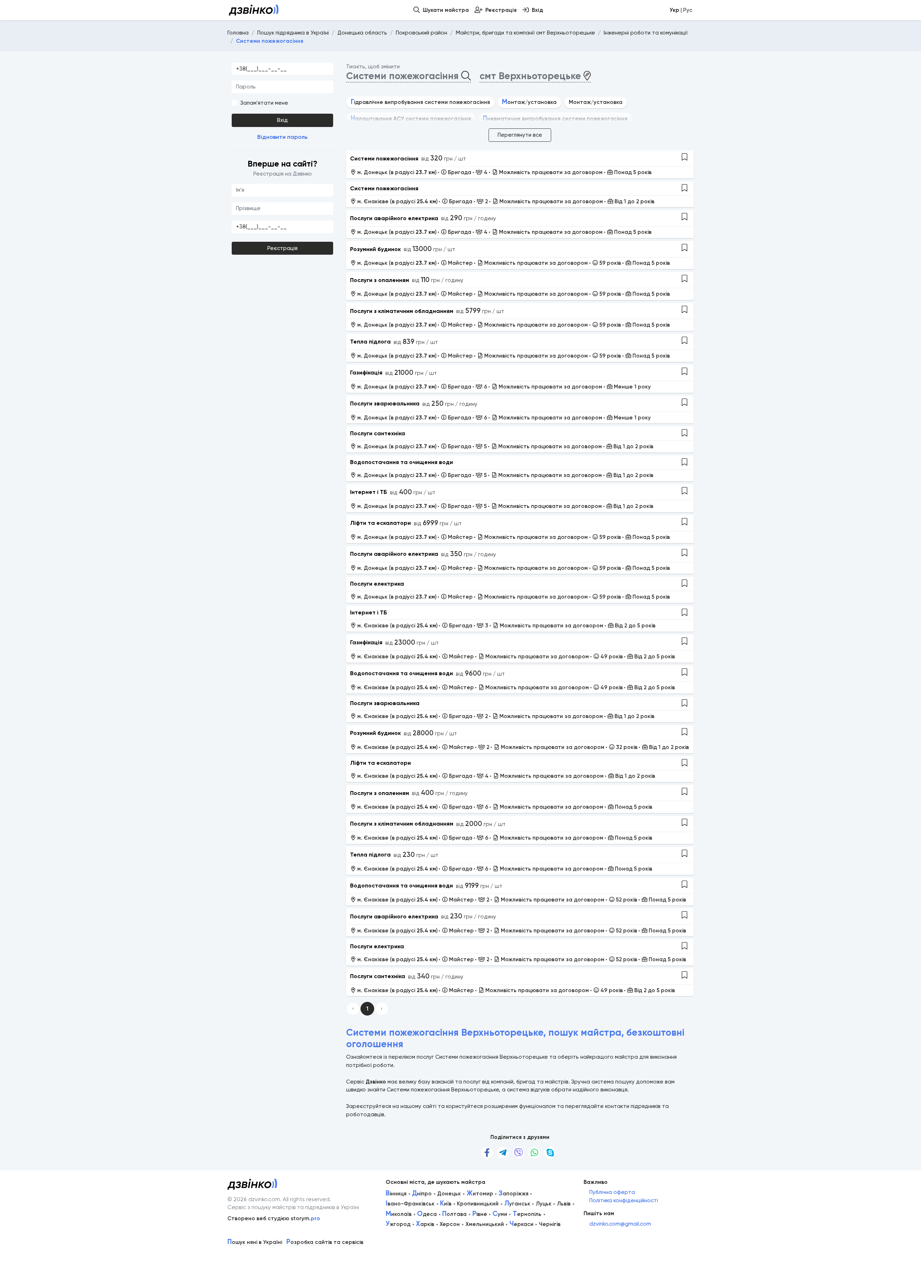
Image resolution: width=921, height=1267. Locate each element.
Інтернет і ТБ (368, 492)
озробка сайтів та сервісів (324, 1242)
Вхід (282, 120)
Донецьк (449, 1193)
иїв (446, 1203)
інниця (396, 1193)
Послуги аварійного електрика (394, 218)
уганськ (517, 1203)
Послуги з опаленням (379, 280)
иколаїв (399, 1214)
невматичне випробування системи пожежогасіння (555, 118)
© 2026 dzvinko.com (253, 1199)
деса (427, 1214)
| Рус (681, 10)
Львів (564, 1203)
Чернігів (550, 1224)
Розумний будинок (375, 249)
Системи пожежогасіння (384, 158)
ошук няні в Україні (254, 1242)
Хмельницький (485, 1224)
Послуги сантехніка (377, 433)
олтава (454, 1214)
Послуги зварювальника (384, 403)
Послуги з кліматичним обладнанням (401, 311)
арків (425, 1224)
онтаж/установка (529, 102)
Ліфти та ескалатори (380, 522)
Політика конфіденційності (623, 1200)
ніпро (422, 1193)
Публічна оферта (612, 1192)
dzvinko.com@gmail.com (620, 1224)
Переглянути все (520, 135)
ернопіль (527, 1214)
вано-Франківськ (410, 1203)
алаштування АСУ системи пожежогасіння (411, 118)
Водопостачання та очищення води (401, 462)
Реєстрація (282, 248)
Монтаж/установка (595, 102)
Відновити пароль (282, 136)
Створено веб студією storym (273, 1218)
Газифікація (366, 372)
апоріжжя (513, 1193)
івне (479, 1214)
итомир (480, 1193)
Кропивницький (478, 1203)
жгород (398, 1224)
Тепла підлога (370, 341)
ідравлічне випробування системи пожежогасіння (420, 102)
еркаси (521, 1224)
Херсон (450, 1224)
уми (500, 1214)
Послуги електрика (377, 583)
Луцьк (544, 1203)
